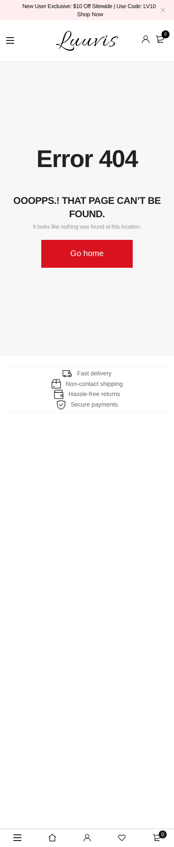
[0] (160, 39)
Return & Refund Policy (42, 560)
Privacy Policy (27, 575)
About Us (20, 466)
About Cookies (28, 511)
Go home (87, 253)
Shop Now (90, 14)
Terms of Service (31, 605)
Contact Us (23, 481)
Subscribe (134, 652)
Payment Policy (29, 590)
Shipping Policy (29, 545)
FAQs (14, 496)
